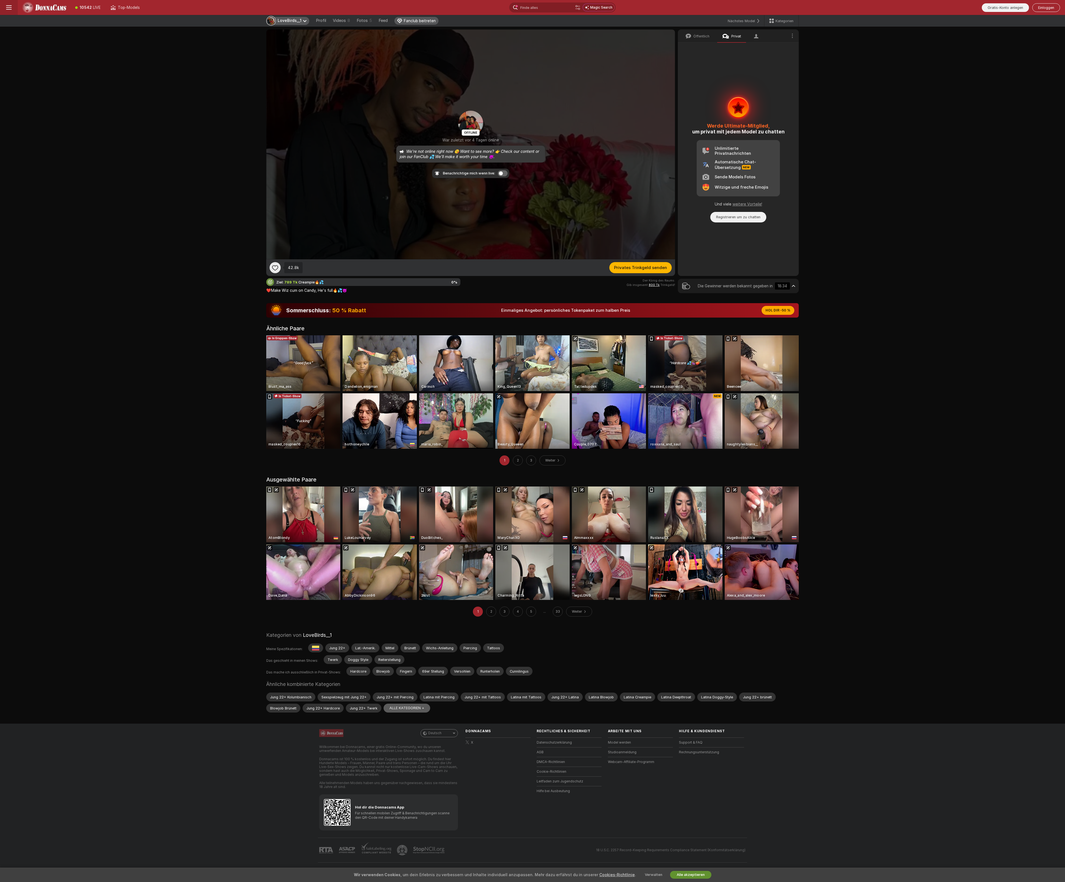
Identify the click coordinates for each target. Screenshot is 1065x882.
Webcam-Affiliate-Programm (631, 762)
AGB (540, 752)
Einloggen (1046, 8)
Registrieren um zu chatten (738, 217)
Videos (341, 20)
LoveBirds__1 (317, 635)
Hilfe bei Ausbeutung (553, 791)
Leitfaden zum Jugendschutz (560, 781)
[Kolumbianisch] (315, 647)
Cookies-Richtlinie (617, 875)
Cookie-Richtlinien (551, 772)
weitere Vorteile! (747, 204)
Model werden (619, 742)
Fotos (364, 20)
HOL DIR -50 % (777, 310)
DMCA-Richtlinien (551, 762)
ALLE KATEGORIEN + (406, 708)
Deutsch (435, 733)
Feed (383, 20)
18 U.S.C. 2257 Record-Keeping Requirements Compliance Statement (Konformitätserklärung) (671, 850)
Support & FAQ (691, 742)
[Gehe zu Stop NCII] (429, 850)
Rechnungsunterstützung (699, 752)
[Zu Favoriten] (275, 267)
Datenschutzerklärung (554, 742)
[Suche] (578, 7)
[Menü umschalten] (9, 7)
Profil (321, 20)
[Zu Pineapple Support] (403, 850)
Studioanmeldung (622, 752)
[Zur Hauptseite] (44, 7)
